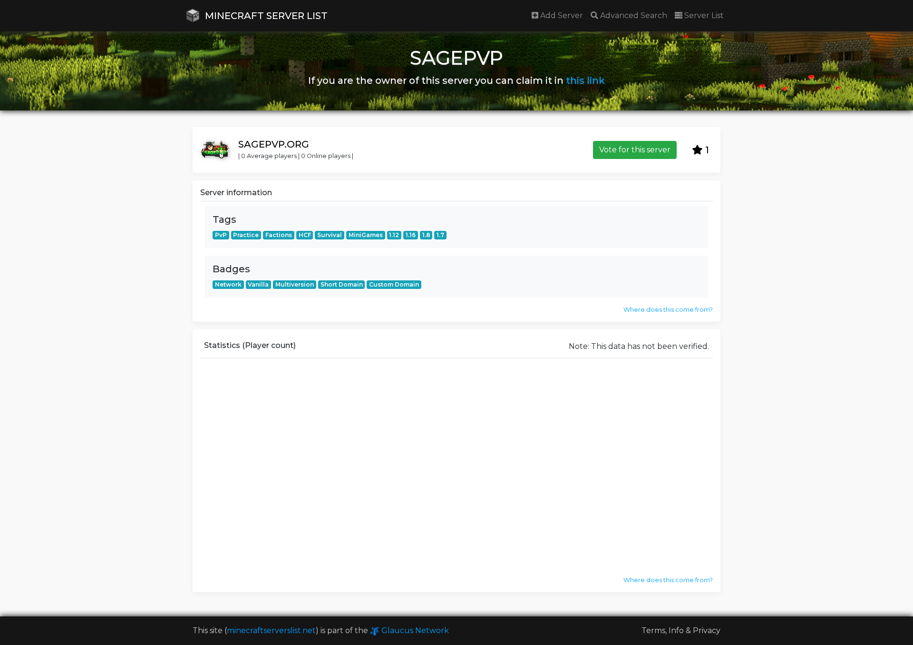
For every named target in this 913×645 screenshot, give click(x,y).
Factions (278, 234)
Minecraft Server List (265, 15)
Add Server (560, 15)
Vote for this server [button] (634, 149)
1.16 (411, 234)
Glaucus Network (414, 630)
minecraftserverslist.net (271, 630)
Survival (329, 234)
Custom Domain (394, 284)
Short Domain (342, 284)
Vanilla (258, 284)
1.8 (426, 234)
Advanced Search (632, 15)
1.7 (440, 234)
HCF (305, 234)
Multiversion (294, 284)
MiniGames (366, 234)
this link (585, 80)
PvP (221, 234)
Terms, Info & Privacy (680, 630)
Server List (703, 15)
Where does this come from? (668, 309)
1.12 (394, 234)
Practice (246, 234)
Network (228, 284)
